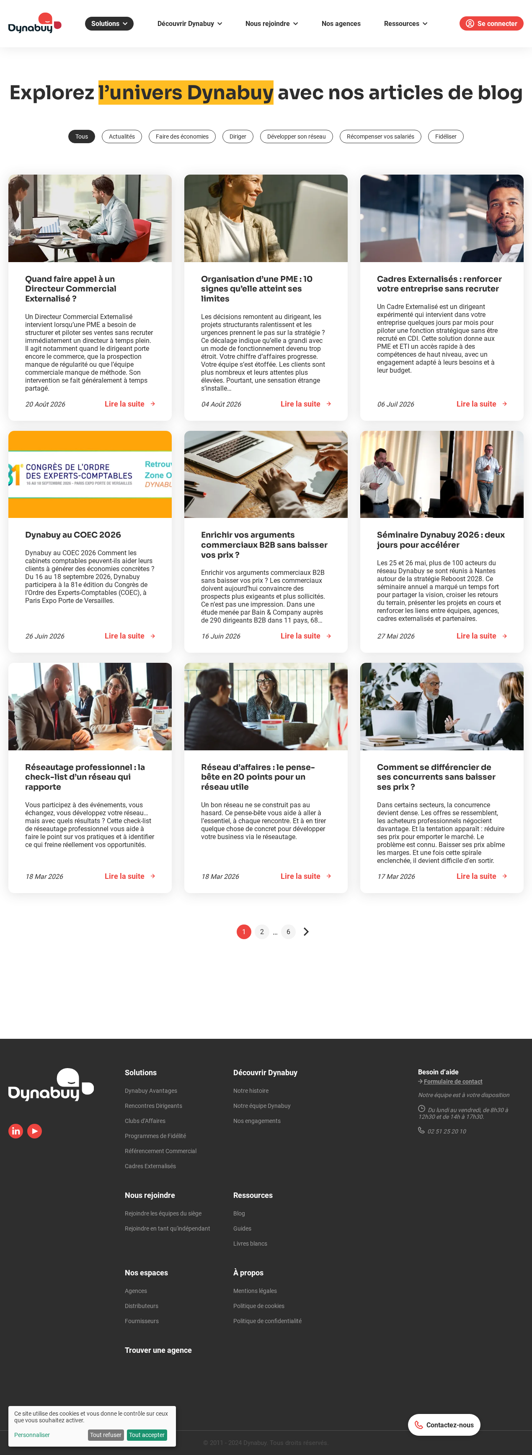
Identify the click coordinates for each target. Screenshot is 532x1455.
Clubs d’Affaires (145, 1121)
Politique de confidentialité (267, 1321)
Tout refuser (105, 1435)
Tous (81, 136)
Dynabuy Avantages (151, 1090)
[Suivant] (306, 932)
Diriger (238, 136)
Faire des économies (182, 136)
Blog (239, 1213)
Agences (136, 1291)
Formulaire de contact (453, 1081)
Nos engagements (257, 1121)
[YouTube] (34, 1135)
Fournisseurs (142, 1321)
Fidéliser (446, 136)
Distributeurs (141, 1306)
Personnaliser (32, 1435)
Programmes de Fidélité (155, 1136)
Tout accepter (147, 1435)
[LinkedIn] (15, 1135)
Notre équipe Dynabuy (262, 1105)
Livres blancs (250, 1243)
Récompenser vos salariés (380, 136)
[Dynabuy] (35, 30)
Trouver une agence (158, 1350)
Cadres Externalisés (150, 1166)
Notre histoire (251, 1090)
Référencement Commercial (160, 1151)
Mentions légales (255, 1291)
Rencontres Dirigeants (153, 1105)
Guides (242, 1228)
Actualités (122, 136)
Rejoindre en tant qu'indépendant (167, 1228)
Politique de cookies (258, 1306)
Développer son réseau (296, 136)
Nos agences (341, 24)
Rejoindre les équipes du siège (163, 1213)
